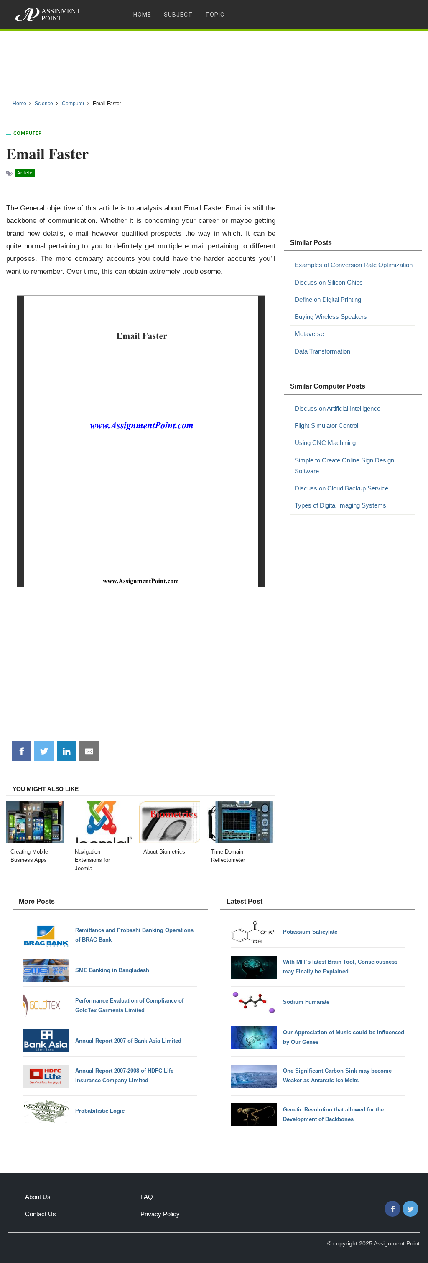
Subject (178, 14)
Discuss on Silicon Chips (329, 282)
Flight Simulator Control (326, 425)
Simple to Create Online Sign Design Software (344, 466)
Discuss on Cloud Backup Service (341, 488)
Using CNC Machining (325, 442)
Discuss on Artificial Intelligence (337, 408)
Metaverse (309, 333)
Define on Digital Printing (328, 299)
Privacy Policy (160, 1214)
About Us (38, 1196)
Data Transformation (322, 351)
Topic (214, 14)
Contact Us (40, 1214)
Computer (27, 133)
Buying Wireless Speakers (331, 316)
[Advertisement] (214, 62)
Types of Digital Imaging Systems (340, 505)
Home (142, 14)
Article (25, 172)
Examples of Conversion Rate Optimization (354, 264)
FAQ (146, 1196)
